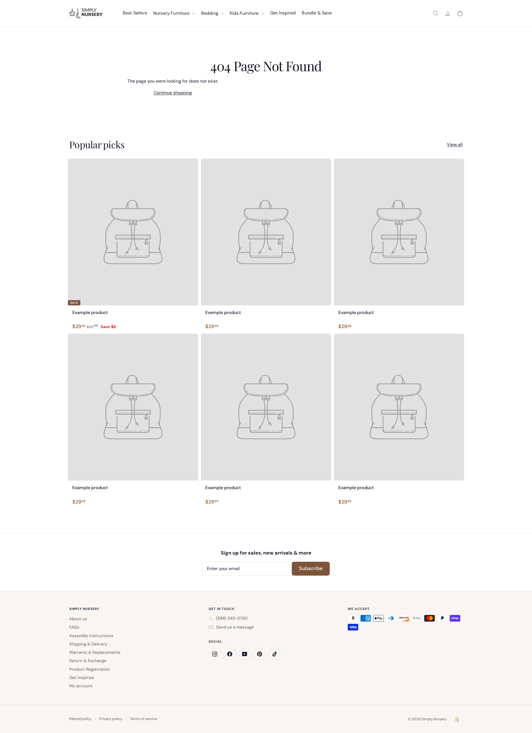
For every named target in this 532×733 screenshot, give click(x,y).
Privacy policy (110, 718)
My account (81, 686)
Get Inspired (283, 13)
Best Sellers (135, 13)
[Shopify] (457, 719)
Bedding (210, 13)
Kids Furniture (245, 13)
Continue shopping (173, 93)
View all (455, 144)
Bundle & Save (317, 13)
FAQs (74, 627)
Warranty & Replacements (95, 652)
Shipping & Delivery (88, 644)
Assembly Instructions (91, 635)
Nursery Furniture (172, 13)
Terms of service (143, 718)
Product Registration (89, 669)
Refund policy (80, 718)
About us (78, 619)
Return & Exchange (87, 660)
